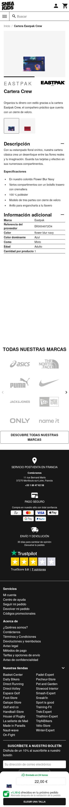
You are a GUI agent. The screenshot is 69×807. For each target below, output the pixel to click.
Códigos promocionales (19, 613)
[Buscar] (14, 16)
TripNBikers (44, 721)
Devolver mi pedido (16, 609)
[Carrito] (65, 6)
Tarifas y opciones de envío (21, 655)
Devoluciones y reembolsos (22, 641)
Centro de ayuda (14, 599)
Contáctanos (35, 472)
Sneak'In (42, 697)
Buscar (22, 16)
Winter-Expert (45, 730)
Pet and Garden (47, 684)
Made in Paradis (14, 725)
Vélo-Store (43, 725)
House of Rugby (14, 716)
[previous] (2, 392)
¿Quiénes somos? (15, 627)
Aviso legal (10, 646)
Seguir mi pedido (14, 604)
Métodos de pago (15, 650)
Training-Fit (44, 707)
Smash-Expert (45, 693)
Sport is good (45, 702)
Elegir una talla (35, 801)
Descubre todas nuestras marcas (34, 437)
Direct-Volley (11, 688)
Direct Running (13, 684)
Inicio (7, 26)
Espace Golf (11, 693)
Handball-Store (13, 711)
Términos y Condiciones (19, 636)
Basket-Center (13, 674)
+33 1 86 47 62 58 (34, 485)
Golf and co (11, 707)
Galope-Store (12, 702)
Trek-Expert (44, 711)
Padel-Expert (45, 674)
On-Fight (9, 735)
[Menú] (4, 16)
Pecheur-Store (46, 679)
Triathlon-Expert (47, 716)
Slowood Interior (47, 688)
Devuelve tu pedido (34, 544)
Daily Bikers (11, 679)
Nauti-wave (11, 730)
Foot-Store (10, 697)
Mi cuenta (9, 595)
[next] (66, 392)
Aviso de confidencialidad (20, 659)
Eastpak (18, 83)
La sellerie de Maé (15, 721)
